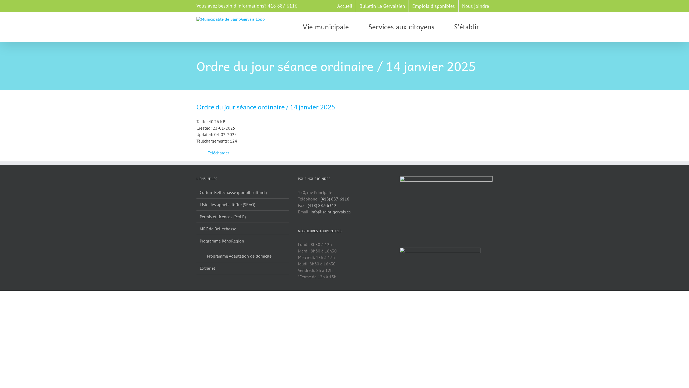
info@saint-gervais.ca (331, 211)
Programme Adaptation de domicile (239, 256)
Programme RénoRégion (222, 241)
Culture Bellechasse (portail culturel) (233, 192)
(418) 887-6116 (335, 199)
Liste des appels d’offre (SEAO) (227, 204)
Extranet (207, 268)
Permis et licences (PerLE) (223, 216)
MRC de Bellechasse (218, 228)
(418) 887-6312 (322, 205)
